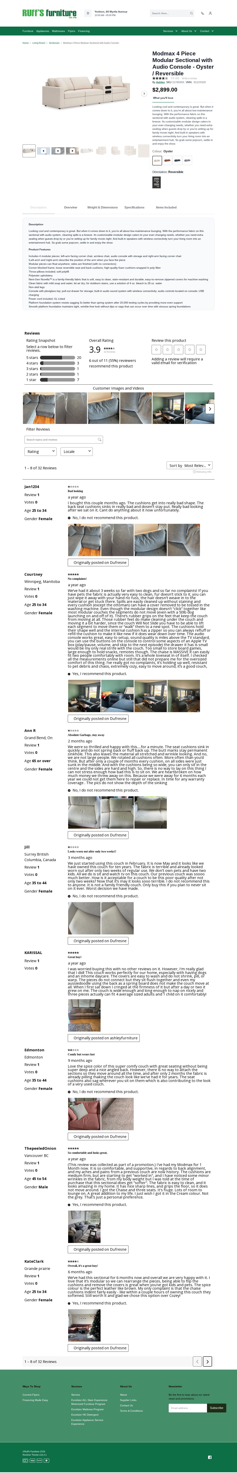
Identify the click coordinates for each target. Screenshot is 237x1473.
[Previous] (28, 94)
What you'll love (163, 97)
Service (75, 1394)
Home (26, 43)
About (123, 1394)
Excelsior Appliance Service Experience (87, 1422)
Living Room (38, 43)
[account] (210, 13)
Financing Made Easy (35, 1400)
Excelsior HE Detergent (85, 1414)
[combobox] (172, 13)
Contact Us (126, 1405)
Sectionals (54, 43)
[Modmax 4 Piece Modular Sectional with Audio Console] (86, 93)
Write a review (189, 78)
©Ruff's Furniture (31, 1451)
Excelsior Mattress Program (87, 1409)
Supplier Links (128, 1400)
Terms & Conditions (131, 1410)
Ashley (160, 82)
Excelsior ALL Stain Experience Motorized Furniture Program (89, 1402)
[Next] (144, 94)
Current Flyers (31, 1394)
